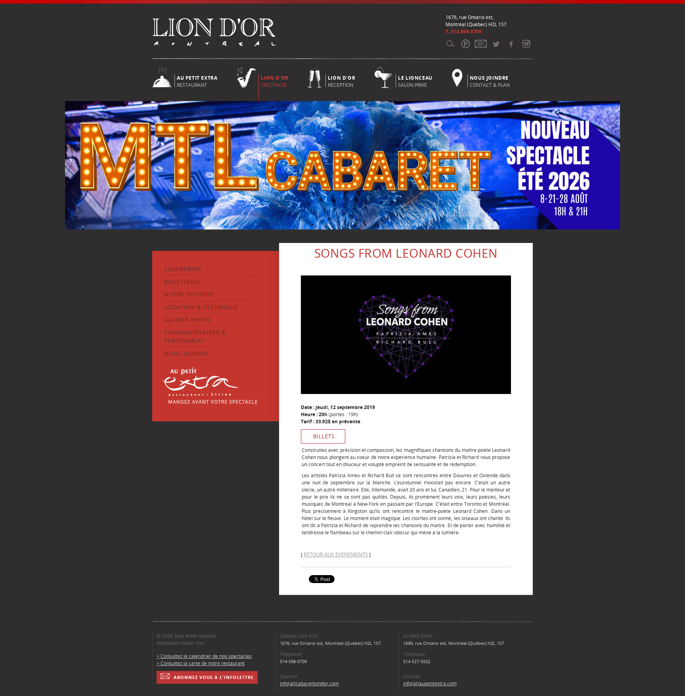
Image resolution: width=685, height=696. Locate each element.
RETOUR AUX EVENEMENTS (336, 554)
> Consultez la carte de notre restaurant (201, 663)
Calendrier (182, 269)
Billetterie (182, 281)
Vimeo (511, 44)
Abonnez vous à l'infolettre (214, 677)
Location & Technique (201, 307)
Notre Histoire (189, 294)
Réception (341, 81)
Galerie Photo (188, 319)
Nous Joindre (186, 353)
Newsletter (481, 44)
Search (450, 44)
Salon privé (415, 81)
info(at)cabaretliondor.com (309, 683)
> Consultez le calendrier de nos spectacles (204, 656)
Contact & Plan (490, 81)
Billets (324, 436)
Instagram (526, 44)
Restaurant (197, 81)
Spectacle (274, 81)
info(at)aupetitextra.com (430, 683)
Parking (466, 44)
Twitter (496, 44)
